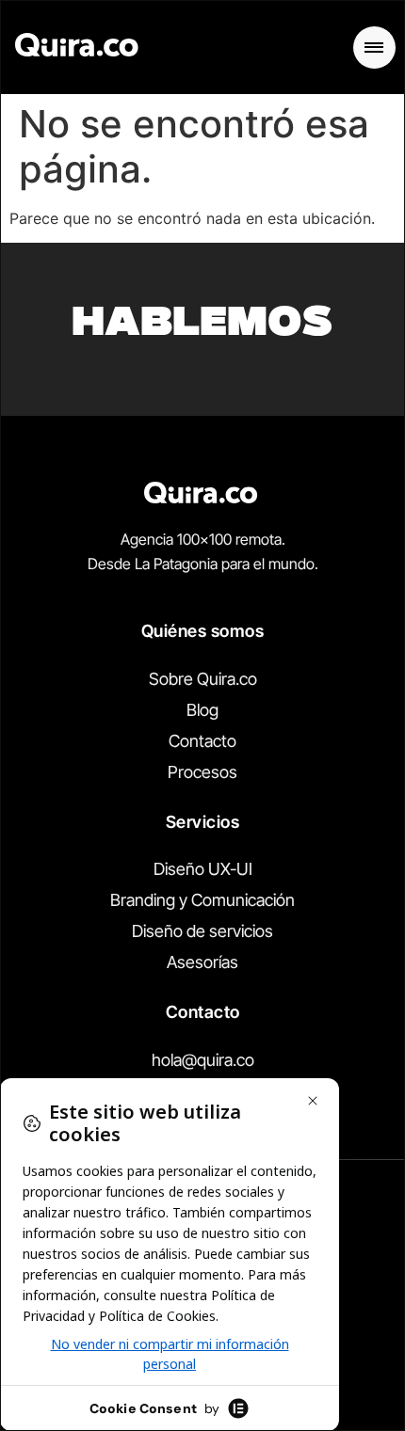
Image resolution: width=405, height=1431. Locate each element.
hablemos (202, 325)
